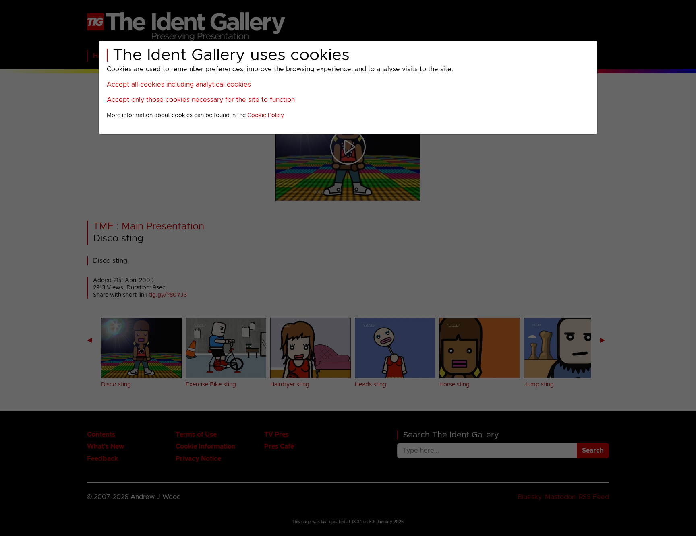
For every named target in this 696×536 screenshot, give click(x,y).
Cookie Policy (265, 115)
